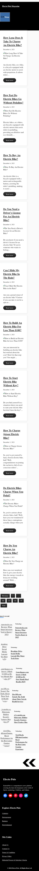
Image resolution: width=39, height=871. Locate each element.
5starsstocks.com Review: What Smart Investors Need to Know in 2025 (21, 632)
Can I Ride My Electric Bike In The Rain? (11, 273)
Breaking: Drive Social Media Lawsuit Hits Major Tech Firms (18, 655)
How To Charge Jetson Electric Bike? (11, 434)
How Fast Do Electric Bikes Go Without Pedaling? (13, 98)
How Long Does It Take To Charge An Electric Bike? (13, 41)
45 (21, 600)
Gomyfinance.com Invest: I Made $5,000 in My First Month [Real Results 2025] (22, 677)
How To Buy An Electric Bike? (11, 157)
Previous (5, 596)
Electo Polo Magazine (11, 6)
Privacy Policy (7, 856)
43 (9, 600)
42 (3, 600)
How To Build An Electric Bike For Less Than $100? (12, 326)
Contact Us (5, 849)
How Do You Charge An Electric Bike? (10, 549)
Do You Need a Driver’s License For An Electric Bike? (12, 214)
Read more (9, 80)
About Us (5, 845)
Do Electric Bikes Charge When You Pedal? (13, 491)
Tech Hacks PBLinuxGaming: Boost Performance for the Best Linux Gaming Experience (21, 742)
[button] (2, 26)
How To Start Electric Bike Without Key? (10, 381)
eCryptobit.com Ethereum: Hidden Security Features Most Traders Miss (20, 718)
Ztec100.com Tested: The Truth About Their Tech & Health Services (19, 698)
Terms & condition (8, 852)
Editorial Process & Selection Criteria (14, 860)
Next (3, 605)
